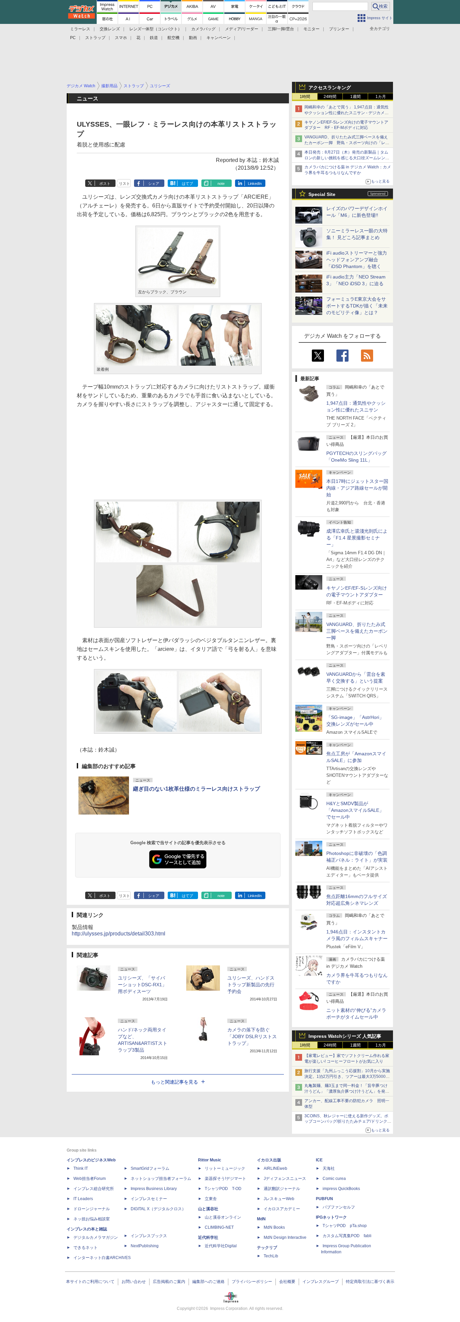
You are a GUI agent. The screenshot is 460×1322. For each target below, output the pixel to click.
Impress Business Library (154, 1188)
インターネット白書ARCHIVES (102, 1257)
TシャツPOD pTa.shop (345, 1225)
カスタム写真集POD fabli (347, 1235)
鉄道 (154, 37)
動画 (193, 37)
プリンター (339, 29)
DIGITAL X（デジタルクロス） (158, 1209)
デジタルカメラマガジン (95, 1237)
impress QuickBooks (341, 1188)
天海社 (329, 1168)
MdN (261, 1219)
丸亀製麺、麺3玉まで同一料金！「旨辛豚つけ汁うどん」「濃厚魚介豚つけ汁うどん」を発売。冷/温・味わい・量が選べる (346, 1091)
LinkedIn (255, 183)
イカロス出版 (269, 1160)
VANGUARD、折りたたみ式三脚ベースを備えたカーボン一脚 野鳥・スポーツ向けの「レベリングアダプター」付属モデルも (346, 143)
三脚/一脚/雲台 (281, 29)
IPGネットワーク (331, 1217)
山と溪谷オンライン (223, 1217)
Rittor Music (209, 1160)
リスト (124, 183)
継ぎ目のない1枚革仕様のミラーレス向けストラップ (196, 789)
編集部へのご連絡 (208, 1281)
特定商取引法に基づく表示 (370, 1281)
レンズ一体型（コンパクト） (155, 29)
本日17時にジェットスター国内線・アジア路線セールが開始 (357, 487)
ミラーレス (80, 29)
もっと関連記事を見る (174, 1082)
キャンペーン (218, 37)
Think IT (80, 1168)
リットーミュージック (225, 1168)
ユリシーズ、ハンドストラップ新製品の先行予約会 (250, 984)
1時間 (305, 96)
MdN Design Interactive (285, 1237)
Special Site (321, 194)
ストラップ (95, 37)
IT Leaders (83, 1198)
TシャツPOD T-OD (223, 1188)
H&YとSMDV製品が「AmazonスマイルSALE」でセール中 (355, 810)
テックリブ (267, 1247)
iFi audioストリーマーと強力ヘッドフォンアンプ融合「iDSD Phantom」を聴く (356, 259)
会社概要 (287, 1281)
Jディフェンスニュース (285, 1178)
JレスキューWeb (279, 1198)
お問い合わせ (134, 1281)
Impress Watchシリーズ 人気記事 (344, 1036)
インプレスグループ (320, 1281)
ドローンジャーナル (91, 1209)
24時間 (330, 96)
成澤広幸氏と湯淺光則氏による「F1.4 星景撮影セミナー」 (357, 537)
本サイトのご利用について (90, 1281)
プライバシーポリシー (252, 1281)
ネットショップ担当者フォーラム (161, 1178)
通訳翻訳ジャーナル (282, 1188)
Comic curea (334, 1178)
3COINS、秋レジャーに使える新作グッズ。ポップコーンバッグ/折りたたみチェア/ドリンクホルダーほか (347, 1122)
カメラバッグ (203, 29)
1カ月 (380, 96)
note (221, 183)
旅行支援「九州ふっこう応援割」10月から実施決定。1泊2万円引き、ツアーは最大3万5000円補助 (347, 1076)
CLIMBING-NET (219, 1227)
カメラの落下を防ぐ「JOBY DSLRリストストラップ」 (252, 1036)
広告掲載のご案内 (169, 1281)
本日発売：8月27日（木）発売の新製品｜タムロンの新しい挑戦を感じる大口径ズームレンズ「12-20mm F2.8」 (346, 158)
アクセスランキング (329, 87)
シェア (153, 183)
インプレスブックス (149, 1235)
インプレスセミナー (149, 1198)
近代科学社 (208, 1237)
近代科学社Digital (221, 1246)
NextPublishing (145, 1246)
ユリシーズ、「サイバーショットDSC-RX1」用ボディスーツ (142, 984)
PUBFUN (324, 1198)
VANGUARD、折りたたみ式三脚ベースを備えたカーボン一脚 (357, 631)
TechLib (271, 1256)
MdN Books (274, 1227)
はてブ (187, 183)
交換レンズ (110, 29)
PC (73, 37)
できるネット (85, 1247)
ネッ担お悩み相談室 (91, 1219)
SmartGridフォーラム (150, 1168)
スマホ (121, 37)
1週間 (355, 96)
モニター (311, 29)
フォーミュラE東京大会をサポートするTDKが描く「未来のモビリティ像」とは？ (357, 305)
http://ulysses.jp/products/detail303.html (118, 933)
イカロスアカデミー (282, 1209)
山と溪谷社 (208, 1209)
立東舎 (211, 1198)
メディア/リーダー (241, 29)
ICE (319, 1160)
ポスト (104, 183)
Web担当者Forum (89, 1178)
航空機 (173, 37)
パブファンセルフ (339, 1207)
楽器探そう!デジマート (225, 1178)
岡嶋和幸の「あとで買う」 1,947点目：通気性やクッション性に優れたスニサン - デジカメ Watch (346, 113)
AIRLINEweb (275, 1168)
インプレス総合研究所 (93, 1188)
